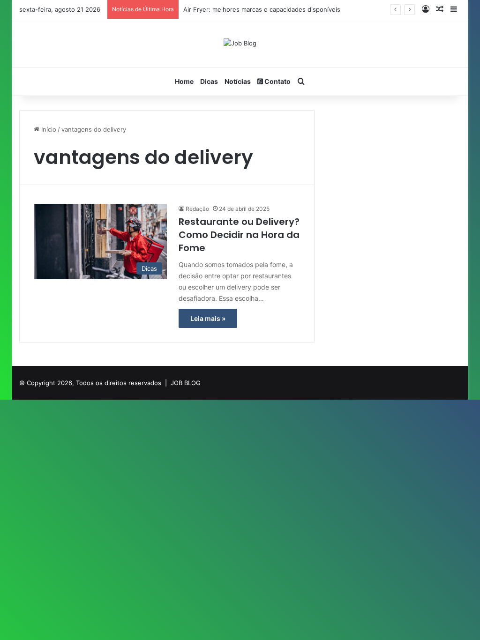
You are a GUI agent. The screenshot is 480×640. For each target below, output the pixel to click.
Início (47, 129)
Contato (277, 81)
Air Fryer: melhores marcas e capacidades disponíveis (261, 9)
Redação (197, 208)
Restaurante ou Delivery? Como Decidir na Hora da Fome (239, 234)
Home (184, 81)
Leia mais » (207, 318)
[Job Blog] (240, 43)
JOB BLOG (186, 383)
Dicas (209, 81)
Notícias (238, 81)
